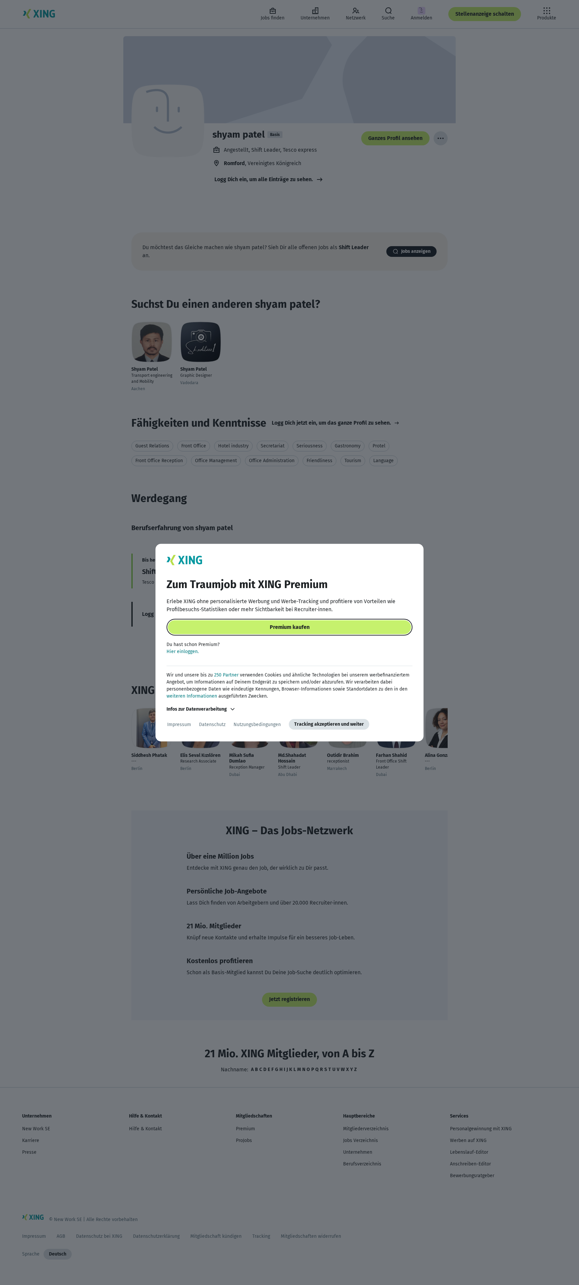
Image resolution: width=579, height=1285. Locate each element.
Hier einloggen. (183, 651)
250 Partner (226, 675)
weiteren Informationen (192, 696)
